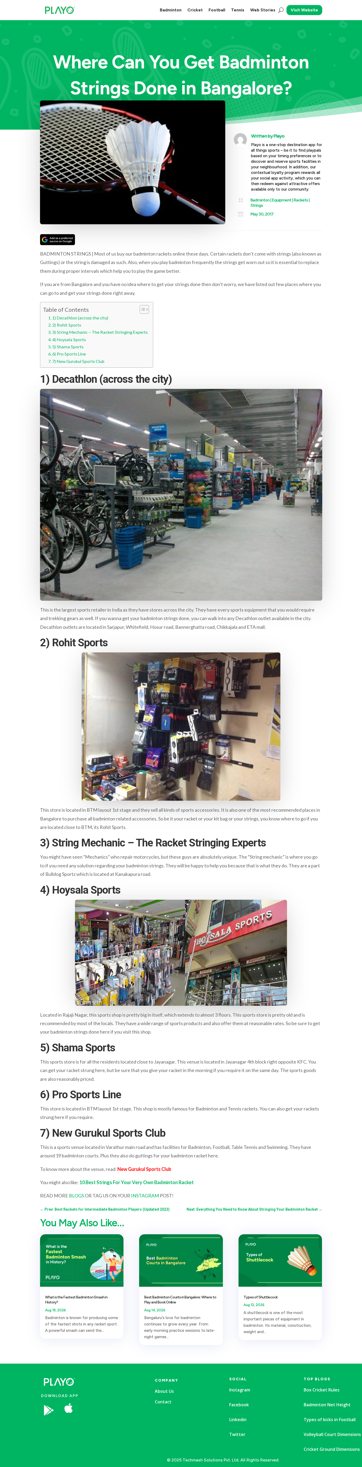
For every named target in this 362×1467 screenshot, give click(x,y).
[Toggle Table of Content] (142, 309)
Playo (278, 136)
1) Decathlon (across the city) (80, 317)
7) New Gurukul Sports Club (78, 361)
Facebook (239, 1405)
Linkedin (237, 1419)
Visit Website (304, 9)
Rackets (301, 200)
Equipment (281, 200)
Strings (256, 205)
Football (217, 9)
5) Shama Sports (67, 346)
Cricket (195, 9)
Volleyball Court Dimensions (332, 1434)
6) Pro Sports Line (69, 353)
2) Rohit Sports (66, 324)
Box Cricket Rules (321, 1390)
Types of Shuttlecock (260, 1297)
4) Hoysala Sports (69, 339)
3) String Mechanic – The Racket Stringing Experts (100, 332)
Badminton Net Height (327, 1405)
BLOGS (76, 1195)
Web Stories (262, 9)
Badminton (171, 9)
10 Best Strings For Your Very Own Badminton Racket (137, 1182)
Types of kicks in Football (330, 1419)
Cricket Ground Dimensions (332, 1449)
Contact (163, 1402)
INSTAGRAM (145, 1195)
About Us (164, 1391)
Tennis (237, 9)
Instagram (239, 1390)
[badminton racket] (109, 1426)
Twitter (237, 1434)
